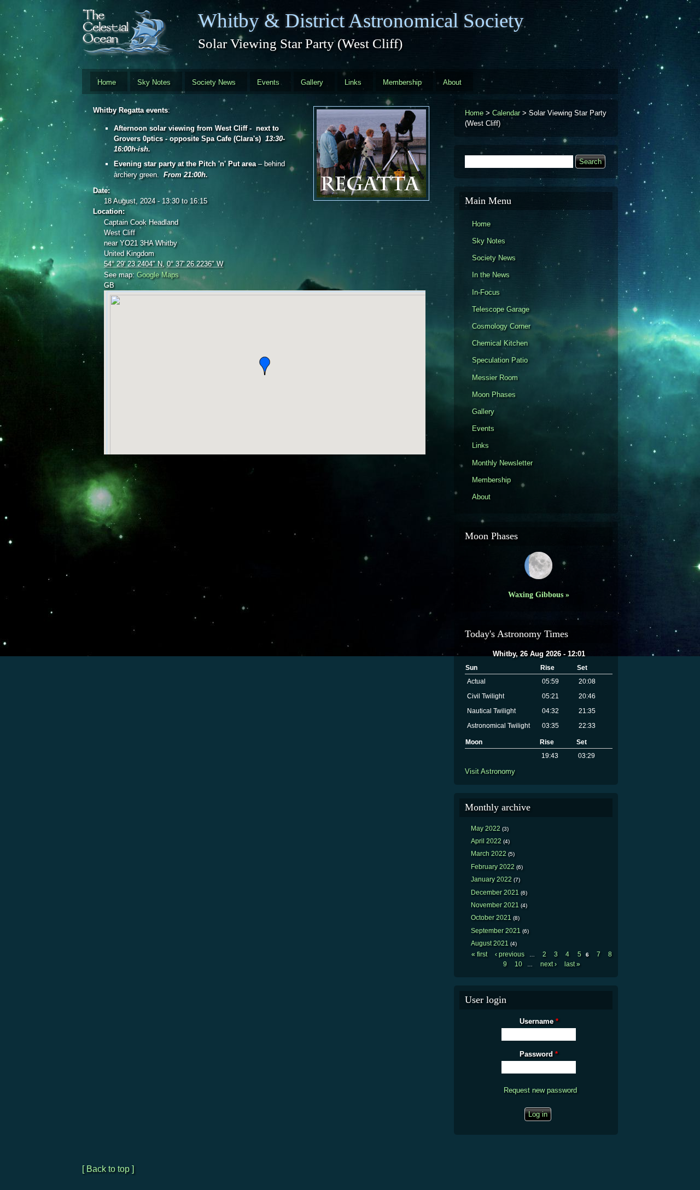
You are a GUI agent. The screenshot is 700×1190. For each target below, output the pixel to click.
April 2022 (486, 841)
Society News (214, 82)
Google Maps (158, 275)
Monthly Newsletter (502, 463)
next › (548, 964)
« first (479, 954)
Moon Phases (494, 394)
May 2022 (485, 828)
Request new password (540, 1090)
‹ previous (509, 954)
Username (539, 1021)
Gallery (312, 82)
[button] (264, 366)
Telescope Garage (500, 309)
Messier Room (495, 378)
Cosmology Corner (501, 326)
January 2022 (491, 879)
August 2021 (490, 943)
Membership (402, 82)
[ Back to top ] (108, 1169)
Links (353, 82)
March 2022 (488, 854)
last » (572, 964)
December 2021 (495, 892)
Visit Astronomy (490, 771)
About (452, 82)
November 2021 (495, 905)
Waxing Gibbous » (538, 594)
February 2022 (493, 867)
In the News (491, 275)
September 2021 (496, 931)
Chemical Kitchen (500, 343)
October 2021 (491, 917)
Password (539, 1054)
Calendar (506, 113)
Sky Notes (154, 82)
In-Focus (486, 292)
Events (268, 82)
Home (106, 82)
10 (518, 964)
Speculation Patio (500, 360)
